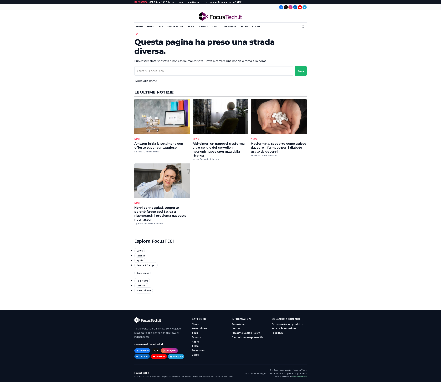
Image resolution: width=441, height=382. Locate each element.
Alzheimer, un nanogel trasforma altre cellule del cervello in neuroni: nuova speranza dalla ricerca (219, 149)
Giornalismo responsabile (247, 337)
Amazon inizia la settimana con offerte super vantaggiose (158, 145)
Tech (160, 26)
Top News (142, 280)
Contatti (237, 328)
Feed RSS (277, 332)
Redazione (238, 324)
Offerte (140, 285)
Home (139, 26)
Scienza (203, 26)
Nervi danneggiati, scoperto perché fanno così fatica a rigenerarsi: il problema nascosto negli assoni (160, 213)
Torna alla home (145, 81)
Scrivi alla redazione (283, 328)
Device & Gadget (146, 265)
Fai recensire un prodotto (287, 324)
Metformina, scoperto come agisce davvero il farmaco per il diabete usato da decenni (278, 147)
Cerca (301, 71)
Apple (191, 26)
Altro (256, 26)
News (150, 26)
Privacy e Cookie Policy (246, 332)
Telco (216, 26)
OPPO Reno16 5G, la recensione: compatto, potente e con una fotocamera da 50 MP (195, 2)
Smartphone (175, 26)
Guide (244, 26)
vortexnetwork (300, 376)
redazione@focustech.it (148, 343)
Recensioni (230, 26)
